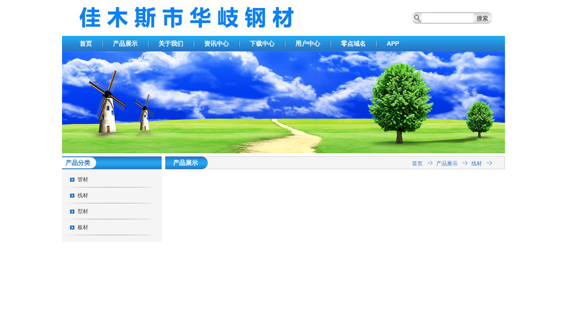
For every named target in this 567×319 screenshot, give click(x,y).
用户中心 (307, 43)
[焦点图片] (283, 151)
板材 (83, 227)
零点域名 (353, 43)
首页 (86, 43)
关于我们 (171, 43)
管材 (83, 179)
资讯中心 (216, 43)
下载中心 (262, 43)
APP (393, 43)
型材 (83, 211)
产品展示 (125, 43)
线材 (83, 195)
